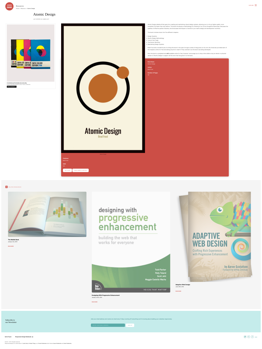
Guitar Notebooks (67, 343)
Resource (23, 8)
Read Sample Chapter (80, 170)
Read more (11, 246)
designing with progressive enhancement (106, 295)
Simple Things (32, 343)
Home (17, 8)
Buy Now (67, 170)
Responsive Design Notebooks (23, 336)
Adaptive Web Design (183, 284)
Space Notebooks (57, 343)
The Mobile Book (13, 239)
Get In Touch (8, 336)
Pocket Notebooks (42, 343)
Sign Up (130, 325)
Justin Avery (25, 343)
